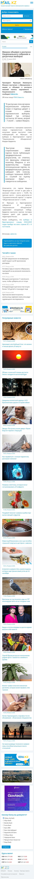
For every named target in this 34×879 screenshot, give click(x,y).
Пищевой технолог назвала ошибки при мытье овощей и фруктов (16, 512)
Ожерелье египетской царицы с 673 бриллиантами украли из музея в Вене (15, 400)
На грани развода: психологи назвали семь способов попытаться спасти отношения (15, 744)
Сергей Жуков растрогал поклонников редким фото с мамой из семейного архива (15, 656)
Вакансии (21, 874)
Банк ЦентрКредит (10, 830)
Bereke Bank (8, 823)
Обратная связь (5, 877)
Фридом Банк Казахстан (12, 840)
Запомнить (28, 29)
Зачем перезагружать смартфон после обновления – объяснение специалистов (16, 715)
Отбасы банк (8, 835)
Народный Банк (9, 837)
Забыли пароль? (7, 29)
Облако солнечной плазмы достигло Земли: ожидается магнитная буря (15, 371)
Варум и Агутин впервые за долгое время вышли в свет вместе (17, 626)
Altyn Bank (7, 820)
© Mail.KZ (3, 871)
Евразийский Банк (10, 832)
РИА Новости (19, 97)
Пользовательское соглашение (9, 874)
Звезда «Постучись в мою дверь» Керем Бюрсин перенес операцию (16, 428)
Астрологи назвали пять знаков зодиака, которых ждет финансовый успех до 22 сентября (16, 569)
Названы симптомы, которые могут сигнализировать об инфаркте (14, 484)
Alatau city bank (9, 818)
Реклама (10, 871)
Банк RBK (7, 828)
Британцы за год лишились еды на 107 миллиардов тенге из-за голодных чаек (16, 598)
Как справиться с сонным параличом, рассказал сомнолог (15, 456)
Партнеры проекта (24, 871)
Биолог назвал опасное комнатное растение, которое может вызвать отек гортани (16, 686)
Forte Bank (7, 825)
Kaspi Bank (7, 842)
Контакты (16, 871)
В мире (4, 46)
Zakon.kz (14, 94)
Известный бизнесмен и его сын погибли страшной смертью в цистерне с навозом (17, 540)
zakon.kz (13, 234)
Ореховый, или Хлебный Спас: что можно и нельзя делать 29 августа (17, 343)
